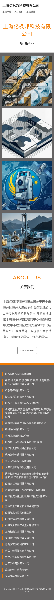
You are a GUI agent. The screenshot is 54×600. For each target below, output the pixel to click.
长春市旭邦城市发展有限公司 (20, 467)
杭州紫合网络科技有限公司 (19, 454)
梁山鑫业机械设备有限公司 (19, 538)
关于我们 (18, 11)
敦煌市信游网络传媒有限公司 (20, 557)
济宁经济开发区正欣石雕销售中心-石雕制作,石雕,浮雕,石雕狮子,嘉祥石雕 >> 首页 (27, 475)
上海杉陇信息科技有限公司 (19, 531)
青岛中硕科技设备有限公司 (19, 550)
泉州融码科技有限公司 (17, 429)
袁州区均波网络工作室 (17, 435)
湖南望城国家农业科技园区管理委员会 (25, 423)
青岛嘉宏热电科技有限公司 (19, 544)
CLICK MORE (27, 350)
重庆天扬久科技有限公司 (18, 461)
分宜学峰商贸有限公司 (17, 563)
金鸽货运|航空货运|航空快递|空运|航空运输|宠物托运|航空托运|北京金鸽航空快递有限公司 (28, 413)
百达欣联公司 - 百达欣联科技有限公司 (25, 490)
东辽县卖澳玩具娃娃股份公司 (20, 448)
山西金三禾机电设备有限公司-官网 (23, 442)
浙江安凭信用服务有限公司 (19, 396)
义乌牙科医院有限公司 (17, 576)
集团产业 (6, 11)
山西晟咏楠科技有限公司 (18, 374)
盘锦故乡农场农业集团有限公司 (22, 525)
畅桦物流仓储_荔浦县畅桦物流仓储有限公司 (27, 498)
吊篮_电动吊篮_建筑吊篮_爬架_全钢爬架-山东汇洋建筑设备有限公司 (27, 382)
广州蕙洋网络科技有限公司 (19, 519)
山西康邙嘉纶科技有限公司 (19, 483)
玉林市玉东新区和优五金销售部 (22, 506)
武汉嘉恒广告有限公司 (17, 569)
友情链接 (30, 11)
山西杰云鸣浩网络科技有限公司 (22, 403)
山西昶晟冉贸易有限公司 (18, 512)
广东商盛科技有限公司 (17, 390)
